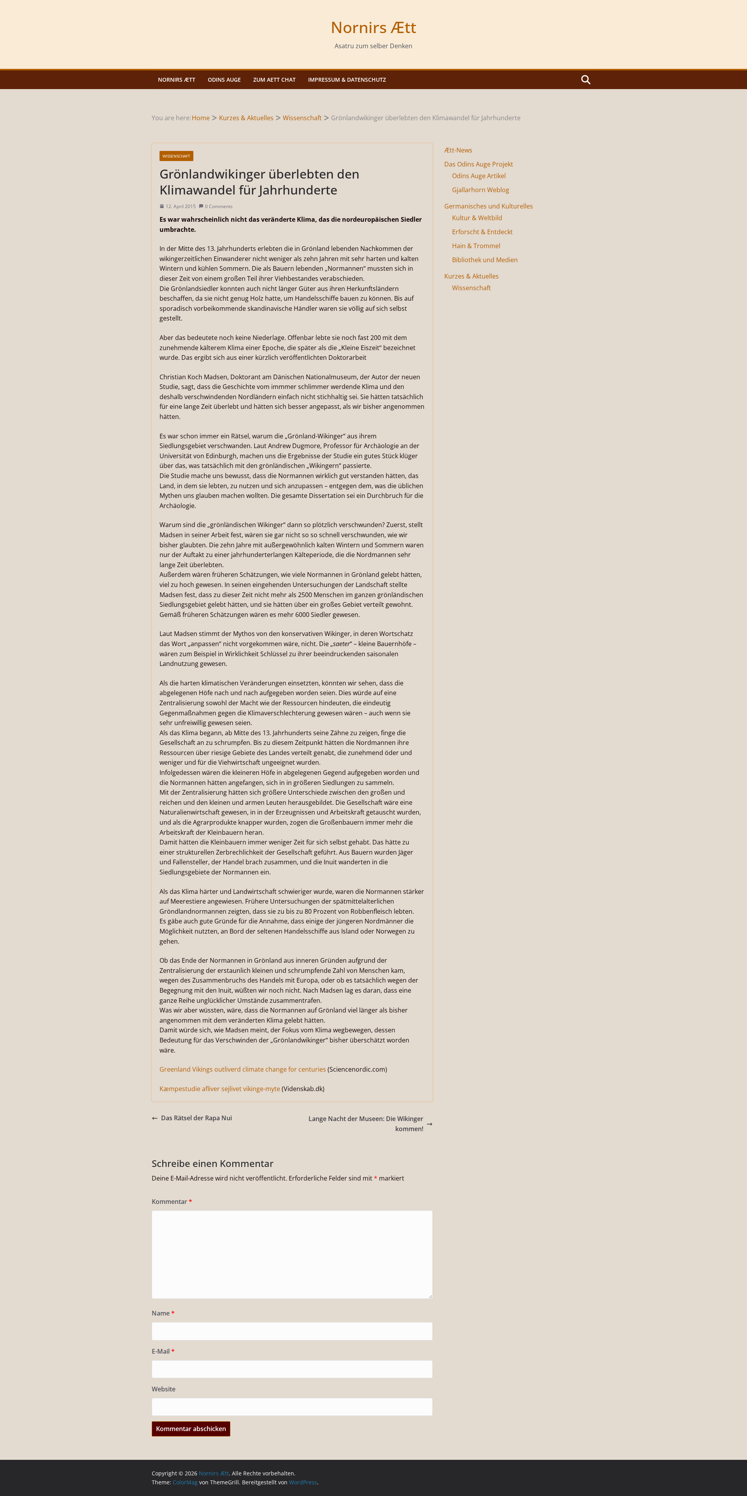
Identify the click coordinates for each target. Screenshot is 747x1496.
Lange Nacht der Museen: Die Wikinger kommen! (366, 1123)
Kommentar (172, 1201)
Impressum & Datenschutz (347, 79)
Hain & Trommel (476, 246)
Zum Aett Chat (274, 79)
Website (163, 1389)
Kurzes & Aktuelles (471, 276)
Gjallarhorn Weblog (480, 190)
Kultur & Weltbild (477, 218)
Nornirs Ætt (373, 27)
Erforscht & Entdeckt (482, 232)
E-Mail (163, 1351)
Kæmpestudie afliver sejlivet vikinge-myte (220, 1088)
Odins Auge (224, 79)
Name (163, 1313)
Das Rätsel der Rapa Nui (196, 1118)
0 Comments (219, 206)
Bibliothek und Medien (485, 260)
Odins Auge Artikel (479, 176)
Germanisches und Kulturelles (488, 206)
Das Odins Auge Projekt (478, 164)
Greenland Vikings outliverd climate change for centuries (243, 1069)
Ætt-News (458, 150)
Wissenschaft (176, 156)
